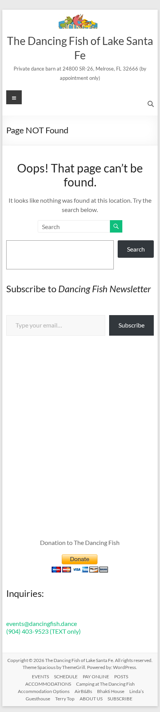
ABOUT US (91, 699)
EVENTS (40, 676)
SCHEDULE (66, 676)
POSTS (121, 676)
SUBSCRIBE (120, 699)
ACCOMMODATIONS (48, 684)
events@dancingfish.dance (41, 623)
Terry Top (65, 699)
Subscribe (131, 325)
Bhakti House (110, 691)
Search (136, 249)
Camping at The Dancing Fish (105, 684)
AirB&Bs (83, 691)
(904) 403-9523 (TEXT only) (43, 631)
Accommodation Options (44, 691)
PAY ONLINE (96, 676)
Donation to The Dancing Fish (80, 542)
